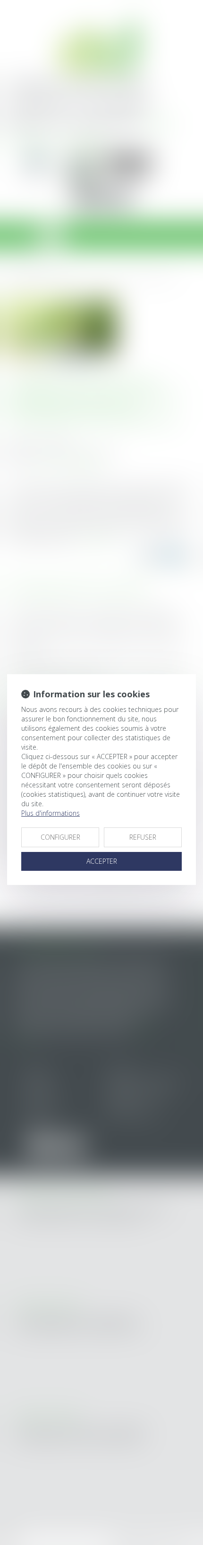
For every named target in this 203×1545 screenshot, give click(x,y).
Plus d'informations (50, 813)
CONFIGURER (60, 837)
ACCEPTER (101, 861)
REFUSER (142, 837)
